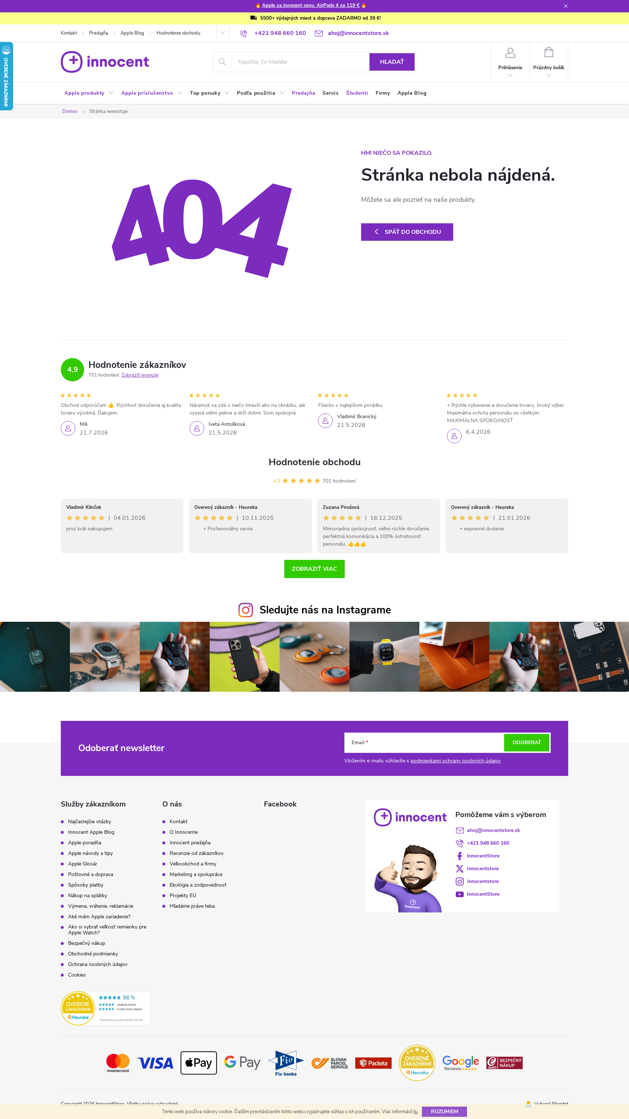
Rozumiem (444, 1111)
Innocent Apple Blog (91, 832)
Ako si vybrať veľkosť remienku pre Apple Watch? (107, 930)
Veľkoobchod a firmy (193, 864)
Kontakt (69, 33)
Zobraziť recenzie (140, 375)
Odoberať (527, 742)
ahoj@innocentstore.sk (493, 830)
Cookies (77, 975)
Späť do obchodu (413, 232)
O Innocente (184, 832)
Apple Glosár (82, 864)
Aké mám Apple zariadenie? (99, 917)
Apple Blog (132, 33)
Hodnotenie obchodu (178, 33)
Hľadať (392, 62)
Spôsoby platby (85, 885)
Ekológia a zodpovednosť (198, 885)
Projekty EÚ (183, 896)
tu (416, 1111)
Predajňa (98, 33)
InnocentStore (483, 855)
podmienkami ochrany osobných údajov (456, 760)
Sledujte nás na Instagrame (325, 610)
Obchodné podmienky (93, 954)
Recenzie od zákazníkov (196, 853)
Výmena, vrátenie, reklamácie (100, 906)
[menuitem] (89, 93)
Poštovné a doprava (90, 874)
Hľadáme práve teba (192, 906)
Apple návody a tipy (90, 853)
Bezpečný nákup (86, 943)
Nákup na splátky (87, 896)
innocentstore (483, 868)
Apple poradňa (84, 843)
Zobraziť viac (314, 569)
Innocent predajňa (190, 843)
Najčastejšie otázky (89, 822)
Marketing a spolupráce (196, 874)
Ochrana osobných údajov (97, 964)
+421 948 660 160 (488, 843)
